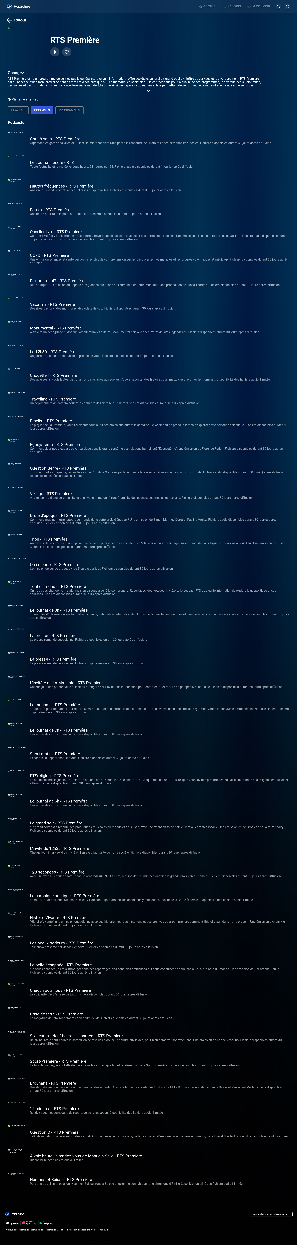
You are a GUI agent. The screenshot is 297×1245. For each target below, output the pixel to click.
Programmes (69, 110)
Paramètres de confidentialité (43, 1230)
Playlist (18, 110)
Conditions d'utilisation (67, 1230)
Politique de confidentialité (17, 1230)
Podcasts (42, 110)
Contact (94, 1230)
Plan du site (105, 1230)
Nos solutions (84, 1230)
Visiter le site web (25, 99)
